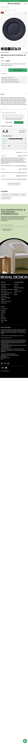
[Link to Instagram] (8, 363)
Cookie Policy (4, 296)
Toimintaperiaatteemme (6, 292)
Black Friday (3, 318)
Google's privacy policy (17, 118)
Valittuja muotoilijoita (5, 297)
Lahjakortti (3, 299)
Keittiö (15, 292)
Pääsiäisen (3, 310)
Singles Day (3, 317)
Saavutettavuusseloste (6, 301)
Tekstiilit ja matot (18, 291)
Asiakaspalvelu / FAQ (5, 284)
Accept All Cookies (19, 122)
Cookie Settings (8, 122)
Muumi (2, 315)
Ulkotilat (16, 294)
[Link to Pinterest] (2, 363)
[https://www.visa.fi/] (2, 367)
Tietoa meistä (4, 291)
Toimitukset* (4, 287)
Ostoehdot (3, 286)
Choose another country (6, 337)
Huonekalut (16, 284)
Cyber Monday (4, 320)
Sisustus (16, 286)
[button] (24, 3)
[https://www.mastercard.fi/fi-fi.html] (6, 368)
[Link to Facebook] (5, 363)
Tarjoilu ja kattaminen (19, 287)
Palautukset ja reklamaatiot (7, 289)
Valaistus (16, 289)
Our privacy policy (8, 118)
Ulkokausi (3, 313)
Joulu (2, 322)
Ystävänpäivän (4, 308)
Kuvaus (2, 94)
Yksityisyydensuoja (5, 294)
